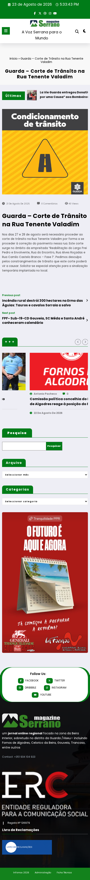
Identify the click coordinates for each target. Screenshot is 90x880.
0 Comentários (49, 203)
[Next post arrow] (87, 320)
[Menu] (6, 31)
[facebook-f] (35, 13)
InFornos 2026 (21, 872)
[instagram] (50, 13)
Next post (8, 313)
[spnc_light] (84, 31)
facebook (32, 680)
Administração (43, 872)
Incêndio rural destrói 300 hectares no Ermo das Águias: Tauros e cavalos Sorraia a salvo (42, 302)
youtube (45, 694)
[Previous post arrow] (87, 300)
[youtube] (55, 13)
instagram (59, 687)
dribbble (30, 687)
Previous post (11, 295)
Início (14, 58)
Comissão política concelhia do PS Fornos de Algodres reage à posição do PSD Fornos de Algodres (40, 402)
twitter (59, 680)
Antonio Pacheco (18, 394)
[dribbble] (45, 13)
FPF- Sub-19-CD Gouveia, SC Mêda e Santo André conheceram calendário (43, 320)
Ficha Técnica (64, 872)
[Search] (77, 31)
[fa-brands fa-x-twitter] (40, 13)
